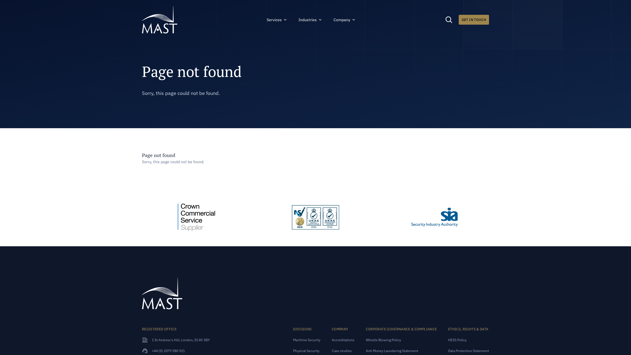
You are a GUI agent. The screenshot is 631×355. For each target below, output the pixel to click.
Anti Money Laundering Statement (392, 351)
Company (341, 19)
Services (274, 19)
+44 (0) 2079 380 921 (168, 351)
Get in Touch (474, 20)
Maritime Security (306, 340)
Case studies (342, 351)
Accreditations (343, 340)
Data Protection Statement (468, 351)
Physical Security (306, 351)
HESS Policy (457, 340)
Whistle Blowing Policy (383, 340)
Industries (307, 19)
